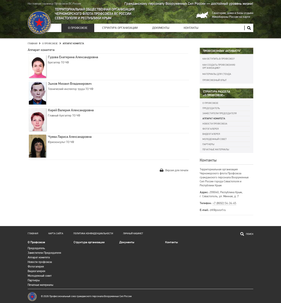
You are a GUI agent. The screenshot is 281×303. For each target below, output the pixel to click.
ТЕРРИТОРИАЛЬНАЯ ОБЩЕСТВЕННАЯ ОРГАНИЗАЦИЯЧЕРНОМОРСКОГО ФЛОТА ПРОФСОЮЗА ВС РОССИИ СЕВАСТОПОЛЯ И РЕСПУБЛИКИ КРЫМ (95, 13)
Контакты (191, 28)
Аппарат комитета (73, 43)
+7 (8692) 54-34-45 (224, 203)
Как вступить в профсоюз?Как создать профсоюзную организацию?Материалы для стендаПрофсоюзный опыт (218, 69)
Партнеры (208, 144)
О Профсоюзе (78, 28)
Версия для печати (176, 170)
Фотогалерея (210, 128)
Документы (160, 28)
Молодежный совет (214, 139)
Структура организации (120, 28)
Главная (32, 43)
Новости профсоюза (214, 123)
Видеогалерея (211, 134)
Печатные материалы (215, 149)
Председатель (211, 108)
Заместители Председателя (219, 113)
